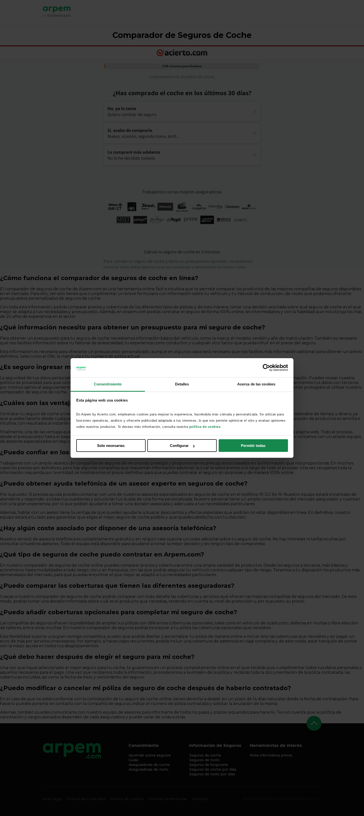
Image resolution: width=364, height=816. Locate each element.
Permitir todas (253, 445)
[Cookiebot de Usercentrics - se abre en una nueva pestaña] (266, 368)
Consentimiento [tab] (108, 384)
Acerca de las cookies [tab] (256, 384)
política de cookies (205, 427)
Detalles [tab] (182, 384)
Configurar (179, 445)
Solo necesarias (111, 445)
